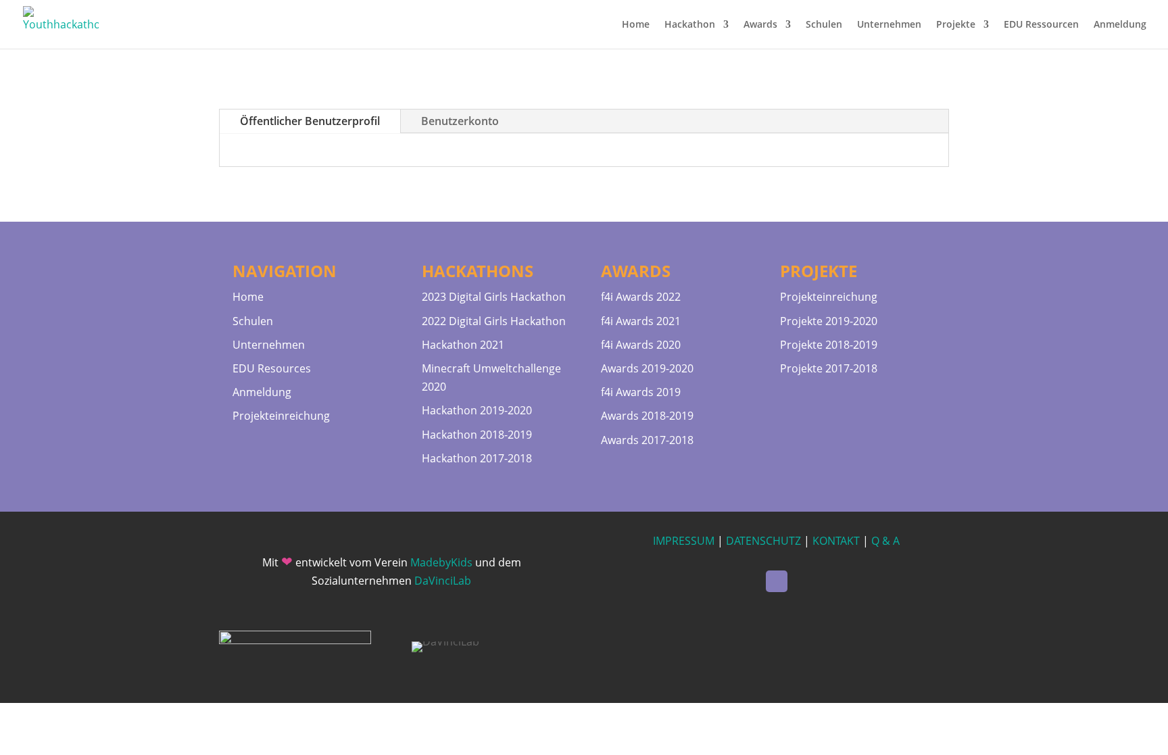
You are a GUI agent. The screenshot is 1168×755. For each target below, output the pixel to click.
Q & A (885, 540)
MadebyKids (441, 562)
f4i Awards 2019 (641, 392)
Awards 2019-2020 (647, 368)
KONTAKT (836, 540)
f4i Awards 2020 (641, 344)
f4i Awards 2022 (641, 296)
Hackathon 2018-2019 (477, 434)
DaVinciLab (442, 580)
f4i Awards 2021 (641, 321)
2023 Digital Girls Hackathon (494, 296)
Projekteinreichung (281, 415)
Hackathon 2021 (463, 344)
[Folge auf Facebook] (776, 581)
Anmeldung (1120, 25)
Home (636, 25)
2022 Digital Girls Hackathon (494, 321)
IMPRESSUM (683, 540)
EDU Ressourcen (1041, 25)
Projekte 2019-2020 (828, 321)
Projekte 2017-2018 (828, 368)
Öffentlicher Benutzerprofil (310, 121)
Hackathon (689, 25)
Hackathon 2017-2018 (477, 458)
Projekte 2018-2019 (828, 344)
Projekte (955, 25)
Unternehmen (889, 25)
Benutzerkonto (460, 121)
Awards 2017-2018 (647, 440)
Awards (760, 25)
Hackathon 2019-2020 (477, 410)
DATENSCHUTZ (763, 540)
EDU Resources (272, 368)
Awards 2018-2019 (647, 415)
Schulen (824, 25)
